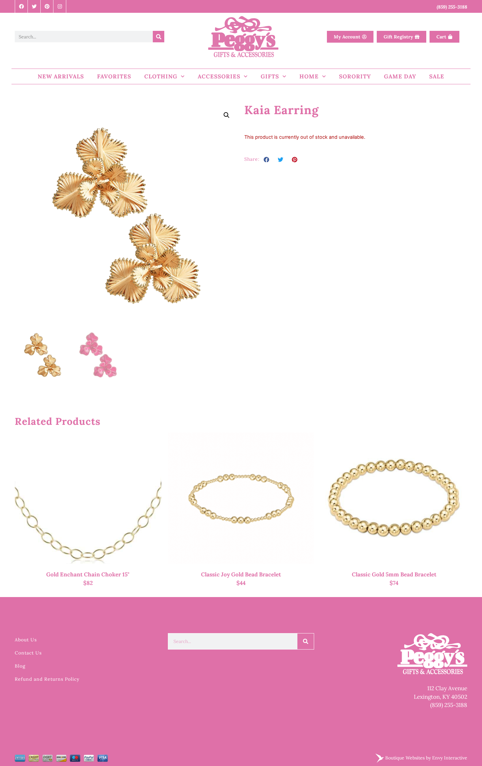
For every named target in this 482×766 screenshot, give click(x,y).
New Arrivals (61, 76)
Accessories (219, 76)
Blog (20, 666)
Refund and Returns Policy (47, 679)
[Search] (158, 36)
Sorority (355, 76)
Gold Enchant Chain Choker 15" (88, 574)
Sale (436, 76)
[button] (226, 115)
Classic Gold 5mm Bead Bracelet (394, 574)
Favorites (114, 76)
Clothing (160, 76)
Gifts (270, 76)
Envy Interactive (449, 757)
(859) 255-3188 (448, 705)
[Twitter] (34, 6)
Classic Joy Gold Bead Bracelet (241, 574)
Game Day (400, 76)
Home (309, 76)
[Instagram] (59, 6)
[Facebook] (21, 6)
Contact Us (28, 653)
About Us (26, 640)
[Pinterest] (47, 6)
